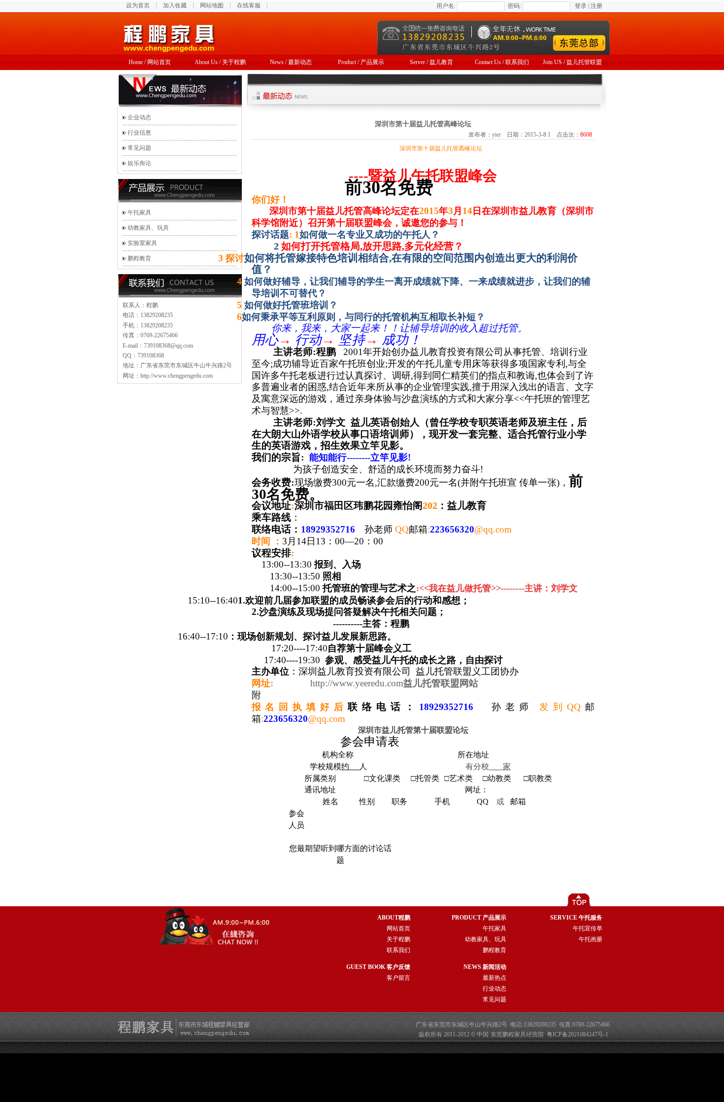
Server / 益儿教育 (431, 62)
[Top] (588, 904)
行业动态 (494, 988)
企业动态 (139, 117)
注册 (596, 5)
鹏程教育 (139, 258)
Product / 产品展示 (361, 62)
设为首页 (138, 5)
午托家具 (139, 212)
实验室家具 (142, 243)
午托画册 (590, 939)
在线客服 (249, 5)
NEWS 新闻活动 (484, 966)
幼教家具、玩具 (148, 227)
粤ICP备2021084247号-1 (577, 1034)
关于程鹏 (398, 939)
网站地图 (212, 5)
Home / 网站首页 (150, 62)
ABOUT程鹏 (393, 917)
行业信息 (139, 132)
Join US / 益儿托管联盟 (572, 62)
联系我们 (398, 950)
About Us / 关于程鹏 (220, 62)
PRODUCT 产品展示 (479, 917)
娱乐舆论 (139, 163)
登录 (581, 5)
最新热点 (494, 977)
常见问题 (139, 147)
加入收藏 (175, 5)
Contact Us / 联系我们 (502, 62)
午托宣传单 (587, 928)
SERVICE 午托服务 (576, 917)
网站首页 (398, 928)
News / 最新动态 (291, 62)
